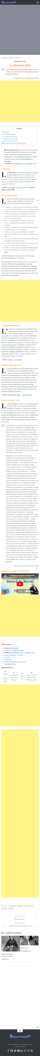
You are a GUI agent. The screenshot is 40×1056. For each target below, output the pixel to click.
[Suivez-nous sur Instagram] (25, 1050)
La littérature (8, 659)
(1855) (32, 163)
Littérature (4, 908)
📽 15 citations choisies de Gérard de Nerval (14, 143)
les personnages (24, 273)
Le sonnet (7, 657)
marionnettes (5, 336)
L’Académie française (10, 664)
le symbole (19, 356)
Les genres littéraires (10, 655)
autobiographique (18, 342)
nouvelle (14, 201)
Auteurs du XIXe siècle (11, 648)
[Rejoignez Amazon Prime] (28, 1050)
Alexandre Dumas (18, 177)
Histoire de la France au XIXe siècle (14, 662)
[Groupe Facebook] (11, 1050)
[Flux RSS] (31, 1050)
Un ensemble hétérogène (8, 134)
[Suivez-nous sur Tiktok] (21, 1050)
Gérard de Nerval (17, 57)
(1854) (20, 163)
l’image (12, 356)
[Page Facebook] (8, 1050)
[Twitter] (15, 1050)
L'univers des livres (28, 906)
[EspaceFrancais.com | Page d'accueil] (11, 2)
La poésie (20, 655)
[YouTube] (18, 1050)
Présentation (5, 132)
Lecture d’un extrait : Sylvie (9, 141)
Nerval (6, 252)
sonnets (3, 184)
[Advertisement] (20, 31)
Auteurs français (4, 57)
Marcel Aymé (24, 948)
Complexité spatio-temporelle (10, 139)
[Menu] (37, 2)
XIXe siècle (10, 57)
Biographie (20, 906)
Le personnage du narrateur (9, 136)
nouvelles (29, 172)
